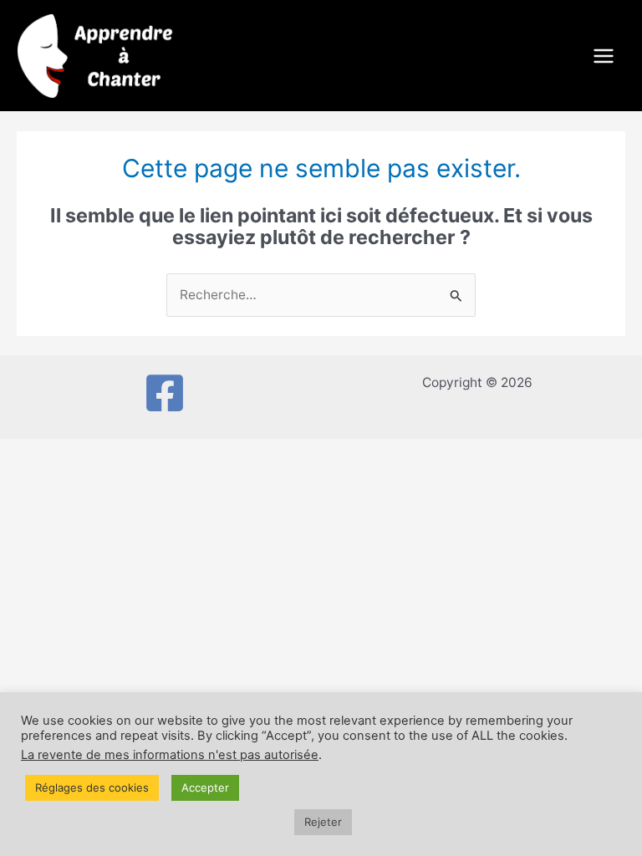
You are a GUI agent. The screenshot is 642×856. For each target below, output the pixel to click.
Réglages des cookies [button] (92, 787)
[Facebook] (165, 393)
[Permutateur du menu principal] (604, 55)
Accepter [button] (205, 787)
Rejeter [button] (323, 821)
